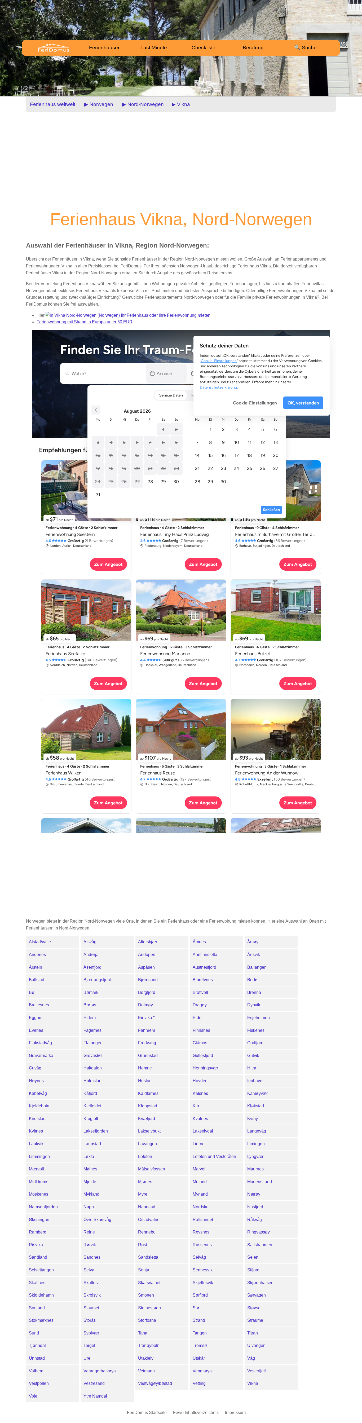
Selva (88, 1270)
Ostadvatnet (149, 1219)
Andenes (37, 954)
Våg (251, 1358)
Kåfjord (90, 1093)
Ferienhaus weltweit (52, 104)
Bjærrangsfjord (97, 979)
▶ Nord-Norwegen (143, 104)
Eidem (89, 1017)
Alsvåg (89, 942)
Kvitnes (36, 1131)
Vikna (252, 1383)
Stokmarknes (41, 1320)
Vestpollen (39, 1383)
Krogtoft (90, 1118)
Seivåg (199, 1257)
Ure (86, 1358)
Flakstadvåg (40, 1043)
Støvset (254, 1308)
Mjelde (89, 1181)
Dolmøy (145, 1005)
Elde (197, 1017)
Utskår (199, 1358)
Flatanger (92, 1043)
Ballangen (257, 967)
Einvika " (146, 1017)
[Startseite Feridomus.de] (58, 48)
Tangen (200, 1333)
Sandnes (91, 1257)
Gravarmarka (41, 1055)
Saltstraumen (259, 1245)
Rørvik (89, 1245)
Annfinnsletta (205, 954)
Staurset (91, 1308)
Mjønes (145, 1181)
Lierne (199, 1144)
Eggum (35, 1017)
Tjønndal (37, 1345)
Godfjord (255, 1043)
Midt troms (38, 1181)
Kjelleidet (92, 1106)
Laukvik (36, 1144)
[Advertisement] (181, 161)
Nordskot (201, 1207)
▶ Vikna (181, 104)
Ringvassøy (258, 1232)
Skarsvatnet (149, 1282)
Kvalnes (200, 1118)
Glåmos (200, 1043)
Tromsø (200, 1345)
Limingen (256, 1144)
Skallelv (91, 1282)
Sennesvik (203, 1270)
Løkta (88, 1156)
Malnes (90, 1169)
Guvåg (35, 1068)
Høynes (36, 1080)
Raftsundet (203, 1219)
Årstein (35, 967)
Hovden (200, 1080)
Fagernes (92, 1030)
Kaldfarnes (148, 1093)
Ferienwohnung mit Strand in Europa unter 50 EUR (85, 322)
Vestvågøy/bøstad (155, 1383)
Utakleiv (145, 1358)
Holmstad (92, 1080)
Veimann (146, 1371)
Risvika (36, 1245)
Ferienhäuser (104, 47)
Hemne (145, 1068)
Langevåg (256, 1131)
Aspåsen (146, 967)
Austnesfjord (204, 967)
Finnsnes (201, 1030)
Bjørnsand (148, 979)
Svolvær (91, 1333)
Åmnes (199, 942)
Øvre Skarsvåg (97, 1219)
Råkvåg (254, 1219)
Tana (142, 1333)
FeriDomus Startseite (147, 1412)
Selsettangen (41, 1270)
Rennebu (147, 1232)
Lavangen (147, 1144)
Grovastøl (92, 1055)
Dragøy (200, 1005)
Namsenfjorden (43, 1207)
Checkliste (203, 47)
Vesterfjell (256, 1371)
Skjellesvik (203, 1282)
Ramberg (37, 1232)
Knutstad (37, 1118)
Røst (142, 1245)
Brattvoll (200, 992)
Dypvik (253, 1005)
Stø (196, 1308)
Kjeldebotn (39, 1106)
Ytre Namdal (95, 1396)
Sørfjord (200, 1295)
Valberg (36, 1371)
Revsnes (201, 1232)
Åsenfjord (92, 967)
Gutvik (253, 1055)
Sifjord (253, 1270)
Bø (31, 992)
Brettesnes (39, 1005)
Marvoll (199, 1169)
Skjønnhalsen (260, 1282)
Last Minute (153, 47)
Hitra (251, 1068)
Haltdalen (92, 1068)
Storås (89, 1320)
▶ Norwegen (98, 104)
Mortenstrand (259, 1181)
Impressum (235, 1412)
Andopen (146, 954)
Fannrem (146, 1030)
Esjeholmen (258, 1017)
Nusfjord (255, 1207)
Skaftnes (37, 1282)
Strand (199, 1320)
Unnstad (37, 1358)
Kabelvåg (38, 1093)
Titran (252, 1333)
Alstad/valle (40, 942)
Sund (34, 1333)
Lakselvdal (203, 1131)
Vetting (199, 1383)
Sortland (37, 1308)
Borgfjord (146, 992)
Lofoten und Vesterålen (214, 1156)
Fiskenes (255, 1030)
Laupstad (92, 1144)
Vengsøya (202, 1371)
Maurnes (255, 1169)
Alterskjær (147, 942)
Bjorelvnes (203, 979)
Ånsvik (253, 954)
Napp (88, 1207)
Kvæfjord (146, 1118)
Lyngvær (255, 1156)
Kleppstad (147, 1106)
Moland (200, 1181)
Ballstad (36, 979)
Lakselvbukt (149, 1131)
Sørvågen (256, 1295)
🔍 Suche (305, 47)
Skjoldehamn (41, 1295)
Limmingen (39, 1156)
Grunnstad (148, 1055)
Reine (89, 1232)
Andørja (91, 954)
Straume (255, 1320)
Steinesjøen (149, 1308)
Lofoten (145, 1156)
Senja (143, 1270)
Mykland (91, 1194)
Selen (252, 1257)
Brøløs (89, 1005)
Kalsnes (200, 1093)
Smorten (146, 1295)
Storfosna (147, 1320)
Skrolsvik (92, 1295)
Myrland (200, 1194)
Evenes (36, 1030)
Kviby (252, 1118)
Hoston (145, 1080)
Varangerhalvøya (99, 1371)
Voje (33, 1396)
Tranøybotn (149, 1345)
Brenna (254, 992)
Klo (196, 1106)
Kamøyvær (257, 1093)
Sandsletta (148, 1257)
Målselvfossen (151, 1169)
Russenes (202, 1245)
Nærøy (253, 1194)
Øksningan (39, 1219)
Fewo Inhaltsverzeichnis (196, 1412)
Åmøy (252, 942)
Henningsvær (205, 1068)
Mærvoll (36, 1169)
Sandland (38, 1257)
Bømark (90, 992)
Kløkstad (255, 1106)
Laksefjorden (95, 1131)
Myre (142, 1194)
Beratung (253, 47)
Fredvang (147, 1043)
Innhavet (255, 1080)
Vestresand (94, 1383)
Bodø (252, 979)
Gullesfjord (203, 1055)
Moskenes (38, 1194)
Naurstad (146, 1207)
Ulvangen (256, 1345)
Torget (89, 1345)
